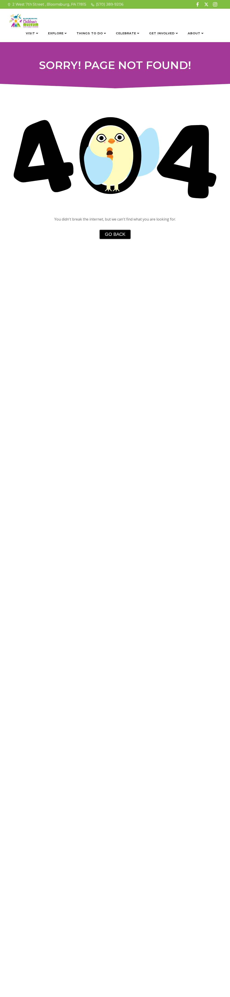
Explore (56, 33)
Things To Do (90, 33)
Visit (30, 33)
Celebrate (126, 33)
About (194, 33)
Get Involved (162, 33)
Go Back (115, 234)
